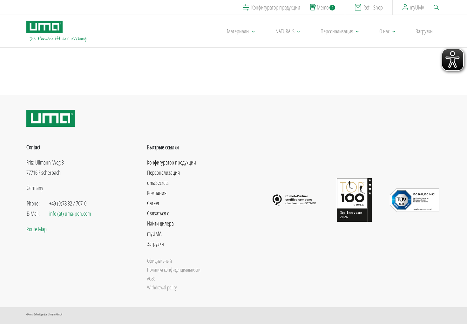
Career (153, 203)
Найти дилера (160, 223)
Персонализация (337, 31)
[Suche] (437, 7)
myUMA (417, 7)
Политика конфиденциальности (173, 269)
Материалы (238, 31)
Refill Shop (373, 7)
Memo (325, 7)
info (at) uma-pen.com (70, 213)
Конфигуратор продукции (275, 7)
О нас (384, 31)
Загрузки (424, 31)
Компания (156, 193)
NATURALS (284, 31)
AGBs (151, 278)
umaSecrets (158, 182)
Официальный (159, 260)
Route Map (36, 229)
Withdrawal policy (162, 287)
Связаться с (158, 213)
